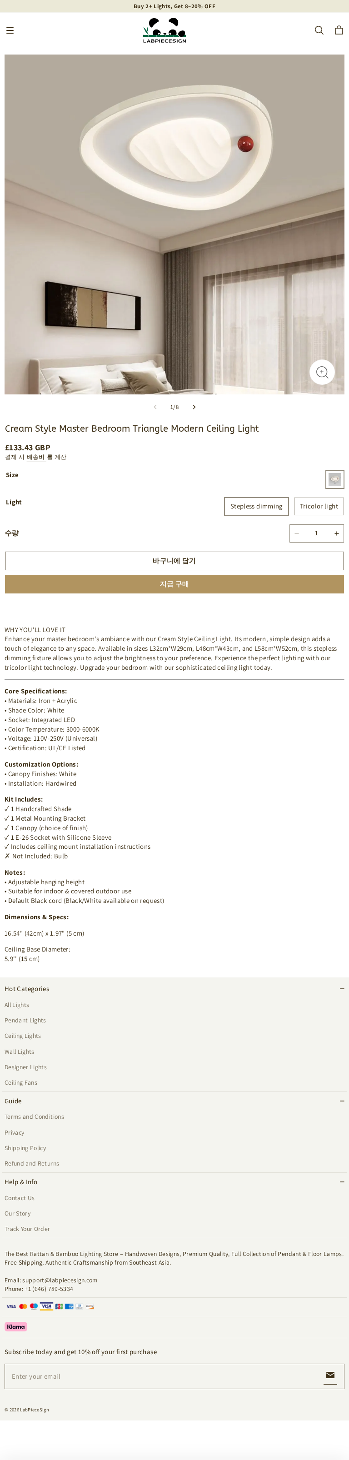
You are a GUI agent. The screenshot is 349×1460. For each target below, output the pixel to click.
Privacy (14, 1132)
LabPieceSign (34, 1409)
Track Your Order (27, 1229)
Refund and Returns (32, 1163)
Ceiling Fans (21, 1082)
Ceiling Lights (23, 1035)
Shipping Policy (25, 1148)
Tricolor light (319, 506)
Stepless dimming (256, 506)
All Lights (17, 1005)
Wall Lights (20, 1051)
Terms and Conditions (34, 1116)
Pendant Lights (25, 1020)
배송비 (36, 457)
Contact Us (20, 1198)
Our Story (17, 1213)
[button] (10, 30)
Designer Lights (26, 1067)
